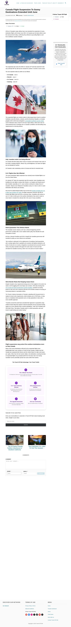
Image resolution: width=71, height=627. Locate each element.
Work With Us (51, 617)
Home (49, 605)
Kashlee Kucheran (31, 15)
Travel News (50, 614)
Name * (9, 471)
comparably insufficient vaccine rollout (34, 120)
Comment (8, 459)
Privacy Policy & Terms (30, 605)
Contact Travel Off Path (53, 620)
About (49, 611)
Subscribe (26, 424)
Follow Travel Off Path (61, 64)
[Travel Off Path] (8, 3)
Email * (25, 471)
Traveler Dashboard (52, 608)
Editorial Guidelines (29, 608)
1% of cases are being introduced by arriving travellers (19, 287)
